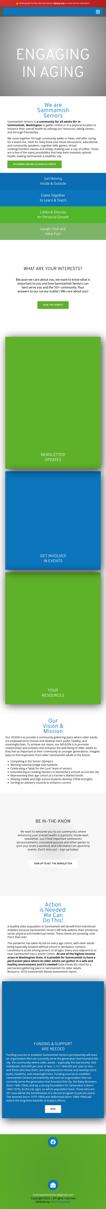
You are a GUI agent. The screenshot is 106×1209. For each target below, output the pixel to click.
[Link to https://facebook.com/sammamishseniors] (53, 1142)
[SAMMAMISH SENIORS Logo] (53, 9)
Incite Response (60, 1202)
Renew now (59, 3)
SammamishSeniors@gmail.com (53, 1195)
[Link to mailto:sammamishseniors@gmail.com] (53, 1185)
